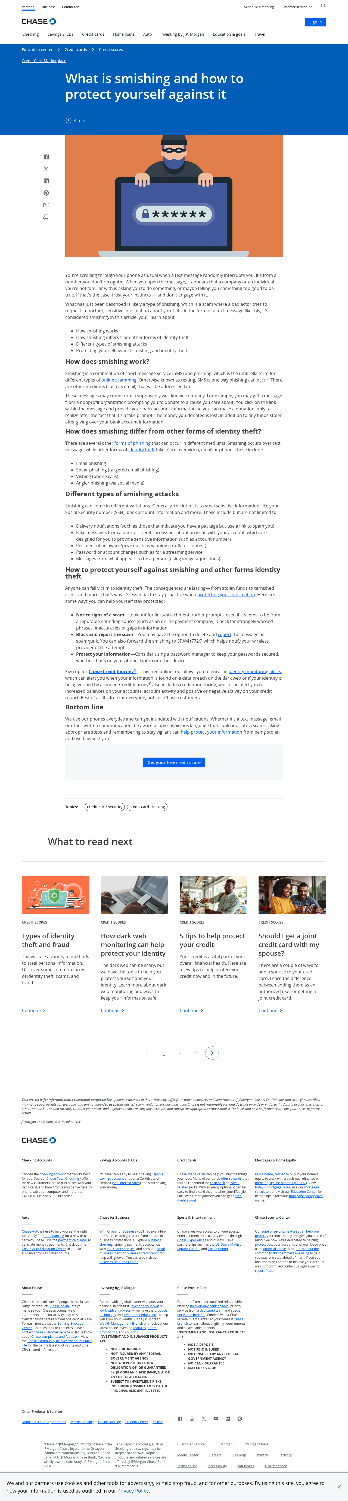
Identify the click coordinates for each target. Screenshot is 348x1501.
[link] (180, 1419)
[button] (339, 1487)
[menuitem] (259, 7)
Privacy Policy (133, 1490)
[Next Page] (212, 1053)
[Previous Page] (147, 1053)
